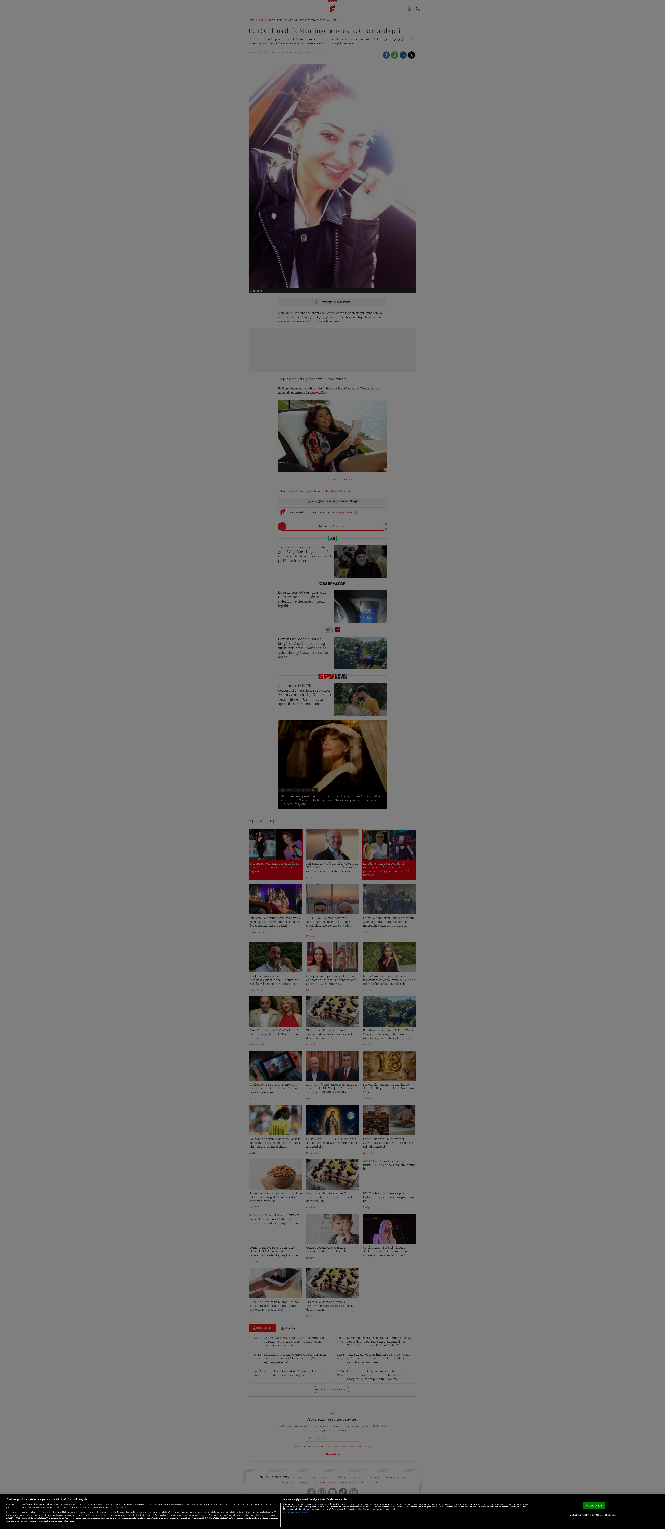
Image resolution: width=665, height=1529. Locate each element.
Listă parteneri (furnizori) (295, 1512)
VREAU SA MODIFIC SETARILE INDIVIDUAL (593, 1514)
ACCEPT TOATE (594, 1505)
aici (263, 1514)
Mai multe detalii (122, 1507)
